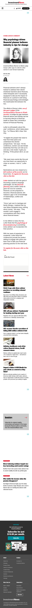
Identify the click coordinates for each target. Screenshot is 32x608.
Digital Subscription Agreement (21, 590)
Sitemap (5, 578)
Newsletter (18, 585)
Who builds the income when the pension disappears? (14, 480)
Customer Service (20, 563)
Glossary (5, 563)
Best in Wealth (6, 585)
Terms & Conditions (7, 567)
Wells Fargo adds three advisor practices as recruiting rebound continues (14, 290)
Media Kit (5, 590)
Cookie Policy (6, 569)
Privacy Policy (6, 565)
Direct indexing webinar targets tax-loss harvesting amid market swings (16, 465)
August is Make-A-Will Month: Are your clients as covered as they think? (15, 369)
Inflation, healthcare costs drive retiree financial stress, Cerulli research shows (14, 348)
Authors (5, 574)
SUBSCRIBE (26, 8)
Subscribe (20, 594)
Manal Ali (7, 75)
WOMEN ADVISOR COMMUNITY (11, 35)
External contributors (8, 576)
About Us (5, 561)
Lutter (5, 180)
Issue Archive (19, 587)
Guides (5, 587)
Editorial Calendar (7, 592)
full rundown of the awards (12, 172)
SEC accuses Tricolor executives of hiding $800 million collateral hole (15, 330)
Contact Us (19, 561)
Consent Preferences (8, 571)
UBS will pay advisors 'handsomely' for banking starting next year (15, 312)
